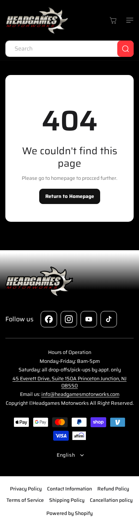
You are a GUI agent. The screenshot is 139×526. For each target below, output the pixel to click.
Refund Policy (113, 489)
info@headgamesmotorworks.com (80, 394)
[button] (128, 20)
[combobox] (69, 49)
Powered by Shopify (69, 513)
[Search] (125, 49)
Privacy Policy (26, 489)
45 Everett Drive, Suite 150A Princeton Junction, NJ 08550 (69, 382)
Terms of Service (25, 500)
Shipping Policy (66, 500)
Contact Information (69, 489)
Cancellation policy (111, 500)
